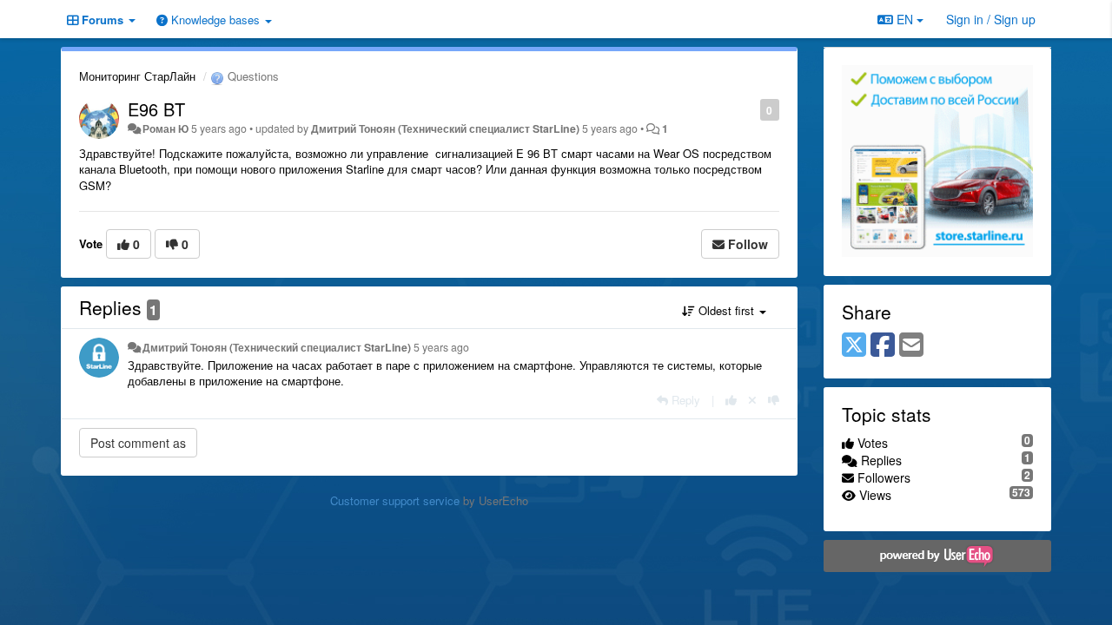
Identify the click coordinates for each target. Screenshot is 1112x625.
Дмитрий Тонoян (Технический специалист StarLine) (445, 128)
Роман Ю (165, 128)
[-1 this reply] (773, 399)
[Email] (911, 345)
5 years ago (441, 347)
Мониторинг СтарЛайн (137, 76)
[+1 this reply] (731, 399)
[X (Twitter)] (854, 345)
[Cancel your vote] (752, 399)
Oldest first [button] (726, 310)
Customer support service (395, 500)
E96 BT (156, 109)
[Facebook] (882, 345)
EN (905, 19)
